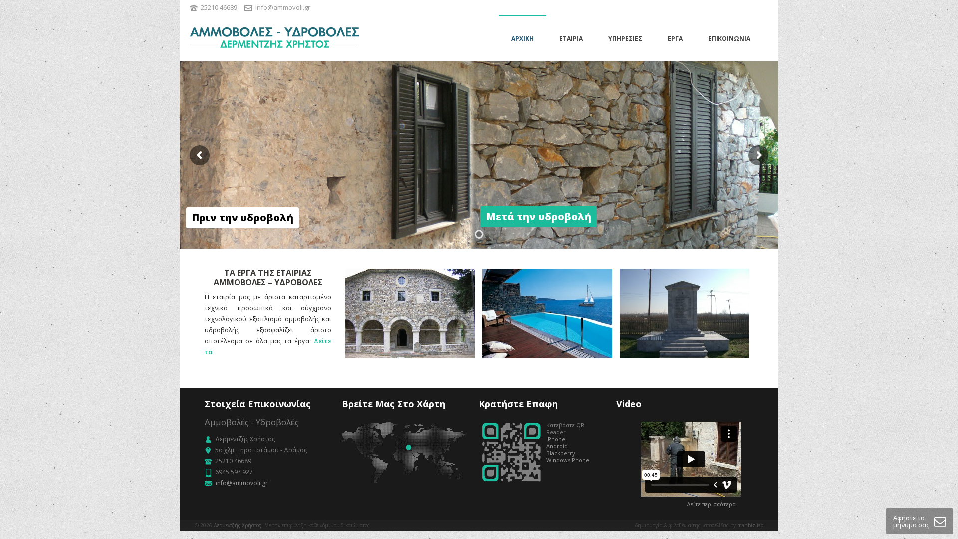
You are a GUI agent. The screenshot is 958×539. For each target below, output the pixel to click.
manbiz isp (750, 525)
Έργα (675, 38)
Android (557, 446)
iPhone (555, 439)
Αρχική (522, 38)
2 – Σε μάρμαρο (547, 349)
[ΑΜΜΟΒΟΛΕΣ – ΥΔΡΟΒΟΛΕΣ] (274, 38)
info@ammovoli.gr (282, 7)
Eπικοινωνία (729, 38)
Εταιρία (571, 38)
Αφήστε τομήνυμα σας (911, 521)
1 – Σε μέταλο (684, 349)
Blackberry (560, 453)
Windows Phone (567, 460)
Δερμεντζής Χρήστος (237, 525)
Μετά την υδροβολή (410, 349)
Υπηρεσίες (625, 38)
